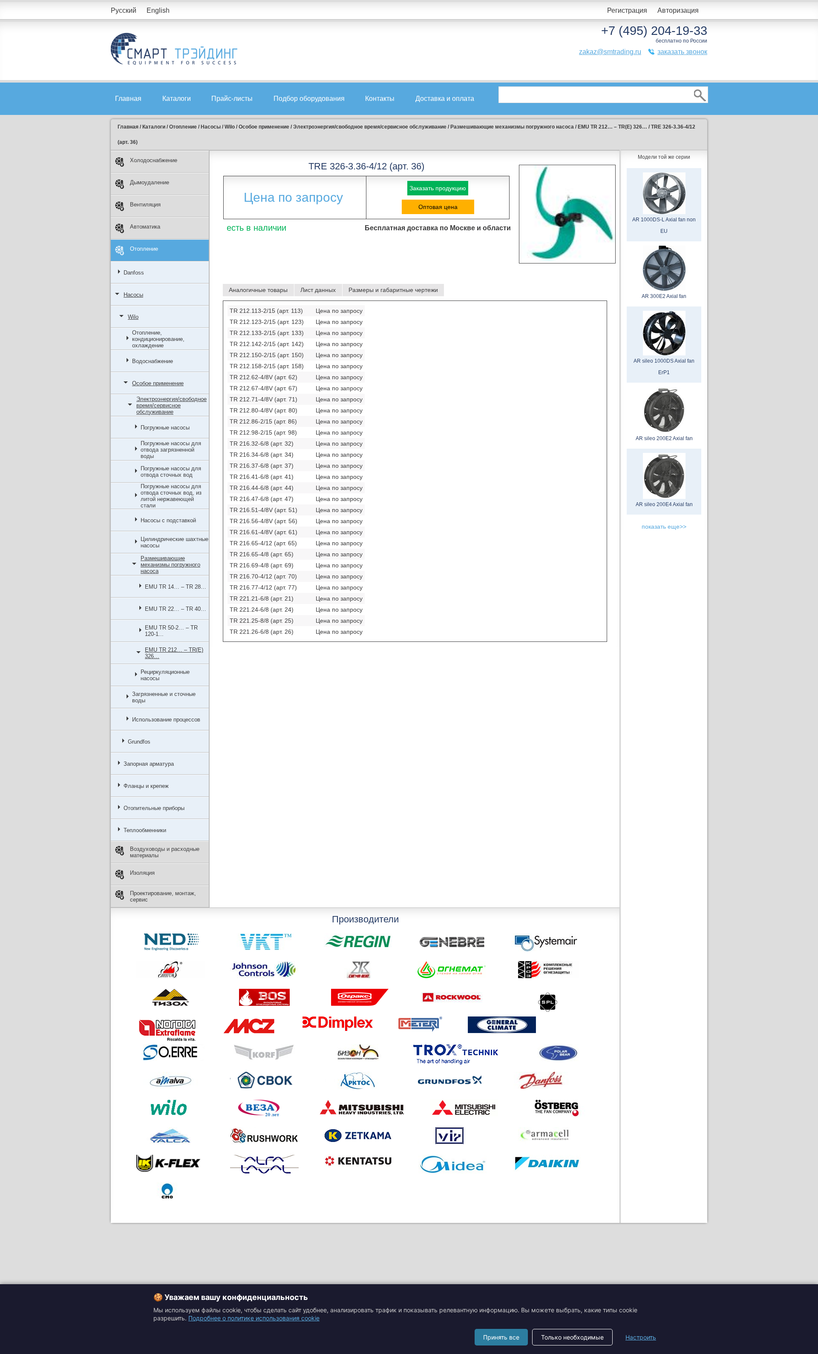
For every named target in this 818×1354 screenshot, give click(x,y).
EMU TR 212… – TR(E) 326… (174, 653)
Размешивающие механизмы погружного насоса (170, 564)
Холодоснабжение (153, 160)
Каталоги (176, 98)
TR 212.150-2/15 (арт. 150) (267, 355)
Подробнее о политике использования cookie (254, 1318)
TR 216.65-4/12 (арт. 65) (263, 543)
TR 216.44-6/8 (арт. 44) (262, 487)
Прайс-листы (232, 98)
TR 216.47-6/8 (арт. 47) (262, 498)
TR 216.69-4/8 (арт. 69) (262, 565)
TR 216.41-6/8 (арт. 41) (262, 476)
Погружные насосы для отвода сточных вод (171, 471)
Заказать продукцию (437, 188)
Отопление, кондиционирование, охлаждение (158, 339)
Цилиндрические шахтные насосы (174, 542)
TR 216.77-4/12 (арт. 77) (263, 587)
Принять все (501, 1337)
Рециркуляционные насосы (165, 675)
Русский (123, 10)
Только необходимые (572, 1337)
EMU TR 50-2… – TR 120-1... (171, 630)
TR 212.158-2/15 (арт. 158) (267, 366)
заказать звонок (682, 51)
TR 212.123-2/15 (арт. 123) (267, 321)
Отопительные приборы (154, 808)
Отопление (144, 249)
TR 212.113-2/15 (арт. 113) (266, 310)
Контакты (380, 98)
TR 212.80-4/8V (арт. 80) (263, 410)
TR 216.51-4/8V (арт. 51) (263, 510)
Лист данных (318, 289)
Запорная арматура (149, 764)
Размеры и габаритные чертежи (393, 289)
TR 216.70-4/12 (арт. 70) (263, 576)
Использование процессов (166, 719)
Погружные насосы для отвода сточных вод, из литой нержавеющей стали (171, 496)
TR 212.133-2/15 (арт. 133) (267, 332)
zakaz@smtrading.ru (610, 51)
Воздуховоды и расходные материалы (164, 852)
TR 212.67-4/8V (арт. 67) (263, 388)
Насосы (133, 295)
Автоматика (145, 226)
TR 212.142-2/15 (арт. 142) (267, 344)
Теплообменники (145, 830)
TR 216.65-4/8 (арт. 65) (262, 554)
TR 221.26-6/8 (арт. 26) (262, 631)
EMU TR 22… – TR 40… (175, 609)
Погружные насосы (165, 427)
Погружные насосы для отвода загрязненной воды (171, 449)
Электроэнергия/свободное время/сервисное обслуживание (171, 405)
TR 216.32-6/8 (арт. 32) (262, 443)
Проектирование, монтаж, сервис (163, 896)
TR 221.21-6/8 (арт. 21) (262, 598)
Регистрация (627, 10)
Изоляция (142, 873)
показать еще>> (664, 526)
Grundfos (139, 742)
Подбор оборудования (309, 98)
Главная (128, 98)
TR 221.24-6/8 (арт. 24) (262, 609)
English (158, 10)
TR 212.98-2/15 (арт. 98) (263, 432)
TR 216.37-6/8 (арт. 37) (262, 465)
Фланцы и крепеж (146, 786)
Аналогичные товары (258, 289)
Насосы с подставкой (168, 520)
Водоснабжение (152, 361)
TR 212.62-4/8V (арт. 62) (263, 377)
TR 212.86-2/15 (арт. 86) (263, 421)
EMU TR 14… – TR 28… (175, 587)
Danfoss (134, 272)
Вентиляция (145, 204)
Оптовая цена (438, 206)
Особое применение (158, 383)
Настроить (640, 1337)
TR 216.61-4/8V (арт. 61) (263, 532)
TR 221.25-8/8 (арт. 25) (262, 620)
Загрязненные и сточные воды (164, 697)
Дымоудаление (149, 182)
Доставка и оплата (444, 98)
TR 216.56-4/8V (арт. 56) (263, 521)
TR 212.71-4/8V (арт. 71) (263, 399)
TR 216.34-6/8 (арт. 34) (262, 454)
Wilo (133, 317)
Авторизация (678, 10)
